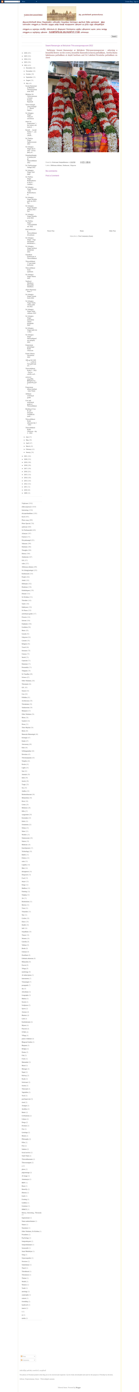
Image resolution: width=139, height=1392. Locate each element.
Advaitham (25, 992)
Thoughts (24, 550)
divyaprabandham (27, 513)
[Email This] (81, 162)
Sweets (24, 1085)
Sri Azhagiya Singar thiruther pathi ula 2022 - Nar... (31, 200)
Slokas (24, 828)
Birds (23, 731)
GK (23, 560)
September (29, 77)
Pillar (23, 1142)
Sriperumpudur (26, 1258)
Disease (24, 594)
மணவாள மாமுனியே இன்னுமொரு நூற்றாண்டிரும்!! (31, 380)
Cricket (24, 918)
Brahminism (25, 901)
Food (23, 878)
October (28, 74)
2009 (26, 493)
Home (82, 231)
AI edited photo (26, 975)
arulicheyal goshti (27, 614)
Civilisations (25, 1116)
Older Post (112, 231)
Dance (24, 922)
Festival (24, 537)
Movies (24, 905)
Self (23, 928)
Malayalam (25, 962)
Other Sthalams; (27, 681)
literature (24, 650)
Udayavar (73, 165)
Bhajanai (24, 1045)
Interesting (25, 510)
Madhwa (24, 888)
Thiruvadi (25, 1089)
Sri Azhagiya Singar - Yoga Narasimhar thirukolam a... (31, 240)
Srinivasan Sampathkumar (60, 162)
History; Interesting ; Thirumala (31, 1213)
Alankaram (66, 165)
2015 (26, 474)
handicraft (25, 1305)
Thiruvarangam (26, 1162)
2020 (26, 459)
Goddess (24, 1203)
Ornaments (25, 824)
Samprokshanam (27, 1245)
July (27, 83)
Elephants (25, 624)
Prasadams (25, 1234)
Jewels (24, 781)
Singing (24, 895)
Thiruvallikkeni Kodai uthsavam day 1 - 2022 (31, 421)
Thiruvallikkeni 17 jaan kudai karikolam (30, 263)
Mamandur (25, 1062)
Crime (24, 804)
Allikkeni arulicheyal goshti (30, 395)
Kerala (24, 764)
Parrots (24, 965)
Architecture (25, 701)
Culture (24, 1119)
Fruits (23, 1059)
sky (23, 988)
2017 (26, 468)
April (28, 443)
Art (23, 898)
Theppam (24, 671)
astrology (24, 1291)
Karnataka (25, 818)
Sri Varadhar (25, 674)
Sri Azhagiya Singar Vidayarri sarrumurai (30, 115)
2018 (26, 465)
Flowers (24, 617)
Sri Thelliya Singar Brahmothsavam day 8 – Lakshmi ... (31, 180)
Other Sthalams (26, 714)
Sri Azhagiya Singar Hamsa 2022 (31, 276)
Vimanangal (25, 982)
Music (23, 630)
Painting (24, 891)
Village (24, 1035)
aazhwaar (24, 527)
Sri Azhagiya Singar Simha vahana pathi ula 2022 (31, 303)
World (24, 657)
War (23, 915)
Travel (24, 647)
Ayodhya (24, 1109)
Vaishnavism (25, 707)
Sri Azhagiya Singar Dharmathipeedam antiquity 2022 (31, 338)
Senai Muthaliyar (27, 1251)
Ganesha (24, 942)
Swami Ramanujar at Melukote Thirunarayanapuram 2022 (31, 88)
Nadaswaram (26, 838)
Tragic (24, 784)
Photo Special (26, 523)
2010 (26, 490)
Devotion (24, 754)
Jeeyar (24, 881)
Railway (24, 1075)
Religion (24, 644)
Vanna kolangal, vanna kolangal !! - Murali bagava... (31, 107)
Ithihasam (25, 584)
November (29, 71)
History (24, 553)
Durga (24, 1122)
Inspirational (25, 1218)
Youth (23, 1288)
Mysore (24, 1025)
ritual (23, 1102)
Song (23, 1255)
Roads (23, 1079)
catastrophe (25, 1295)
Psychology (25, 1238)
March (28, 446)
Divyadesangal (26, 540)
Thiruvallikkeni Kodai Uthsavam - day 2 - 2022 (31, 430)
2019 (26, 462)
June (27, 437)
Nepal (23, 1072)
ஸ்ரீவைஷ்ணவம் (26, 507)
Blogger (78, 1387)
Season (24, 691)
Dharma (24, 1192)
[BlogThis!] (83, 162)
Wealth (24, 1281)
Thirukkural (25, 1271)
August (28, 80)
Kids (23, 747)
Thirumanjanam (26, 758)
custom (24, 1298)
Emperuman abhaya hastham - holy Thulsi (31, 389)
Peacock (24, 1029)
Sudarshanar (25, 1265)
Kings (23, 885)
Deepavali (25, 875)
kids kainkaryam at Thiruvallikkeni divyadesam (31, 232)
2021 (26, 456)
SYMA (24, 1032)
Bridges (24, 1049)
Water (23, 831)
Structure (24, 1261)
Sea (23, 788)
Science (24, 677)
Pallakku (24, 697)
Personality (25, 667)
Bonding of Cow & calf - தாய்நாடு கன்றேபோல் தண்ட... (31, 412)
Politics (24, 858)
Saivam (24, 620)
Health (24, 925)
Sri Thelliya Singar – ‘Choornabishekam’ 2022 (31, 223)
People (24, 577)
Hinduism (25, 587)
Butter (24, 1112)
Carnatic (24, 640)
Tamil (23, 604)
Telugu (24, 968)
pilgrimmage (26, 1172)
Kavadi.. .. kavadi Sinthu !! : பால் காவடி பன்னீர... (31, 132)
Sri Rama (24, 610)
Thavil (24, 1268)
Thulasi (24, 1278)
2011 (26, 487)
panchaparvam (26, 1099)
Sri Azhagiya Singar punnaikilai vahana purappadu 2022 (30, 320)
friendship (25, 1301)
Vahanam (24, 543)
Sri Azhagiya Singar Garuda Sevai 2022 (31, 296)
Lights (24, 768)
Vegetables (25, 1092)
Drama (24, 1052)
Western (24, 1285)
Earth (23, 1196)
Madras (24, 998)
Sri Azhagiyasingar (27, 570)
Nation (24, 841)
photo (23, 1169)
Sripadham (25, 932)
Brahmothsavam (27, 794)
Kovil (23, 517)
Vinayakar (25, 911)
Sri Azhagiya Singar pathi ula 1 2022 (31, 330)
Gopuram (24, 660)
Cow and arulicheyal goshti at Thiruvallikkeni (31, 403)
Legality (24, 865)
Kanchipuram (26, 848)
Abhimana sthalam (56, 165)
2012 (26, 484)
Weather (24, 835)
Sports (24, 1008)
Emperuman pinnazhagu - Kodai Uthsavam (30, 347)
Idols (23, 778)
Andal (23, 580)
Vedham (24, 945)
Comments (25, 1360)
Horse (23, 724)
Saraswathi (25, 1248)
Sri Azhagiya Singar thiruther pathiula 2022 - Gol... (31, 208)
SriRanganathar (26, 751)
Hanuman (25, 664)
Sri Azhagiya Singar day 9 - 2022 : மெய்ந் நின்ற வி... (31, 149)
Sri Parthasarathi (27, 530)
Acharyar (24, 533)
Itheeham (24, 547)
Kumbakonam (26, 1022)
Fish (23, 1055)
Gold (23, 1019)
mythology (25, 972)
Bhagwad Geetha (27, 1042)
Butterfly (24, 1189)
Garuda (24, 634)
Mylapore (25, 711)
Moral (23, 1065)
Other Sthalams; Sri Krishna (30, 1231)
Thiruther (25, 600)
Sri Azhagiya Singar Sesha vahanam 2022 (31, 311)
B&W (23, 1183)
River (23, 801)
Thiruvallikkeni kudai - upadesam (30, 269)
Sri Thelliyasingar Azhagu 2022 (31, 166)
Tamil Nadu (25, 1156)
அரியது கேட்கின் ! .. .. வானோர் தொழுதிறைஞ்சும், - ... (31, 362)
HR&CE (24, 1209)
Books (24, 948)
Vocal (23, 1095)
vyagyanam (25, 814)
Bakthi (24, 855)
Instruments (25, 978)
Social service (26, 1152)
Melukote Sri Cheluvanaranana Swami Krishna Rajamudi (31, 98)
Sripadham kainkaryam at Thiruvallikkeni (31, 256)
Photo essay (25, 520)
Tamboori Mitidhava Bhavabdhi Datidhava (30, 283)
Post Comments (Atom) (85, 236)
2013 (26, 481)
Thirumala (25, 684)
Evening (24, 1199)
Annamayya (25, 1179)
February (29, 449)
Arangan (24, 1105)
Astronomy (25, 744)
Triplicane (25, 503)
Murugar (24, 1069)
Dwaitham (25, 955)
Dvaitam (24, 1126)
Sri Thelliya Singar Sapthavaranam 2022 (31, 141)
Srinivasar (25, 1082)
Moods (24, 1136)
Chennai (24, 952)
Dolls (23, 821)
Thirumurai (25, 1275)
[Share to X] (85, 162)
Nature (24, 1224)
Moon (23, 717)
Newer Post (50, 231)
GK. (23, 687)
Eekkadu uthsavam (27, 958)
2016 (26, 471)
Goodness (25, 627)
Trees (23, 908)
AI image (24, 1176)
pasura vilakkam (27, 1039)
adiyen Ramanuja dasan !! (31, 290)
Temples (24, 761)
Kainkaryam (25, 574)
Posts (24, 1356)
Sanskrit (24, 721)
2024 (26, 59)
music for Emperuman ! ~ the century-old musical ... (31, 124)
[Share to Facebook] (87, 162)
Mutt (23, 868)
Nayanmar (25, 1228)
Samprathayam (26, 1241)
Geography (25, 995)
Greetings (25, 1132)
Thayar (24, 935)
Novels (24, 1002)
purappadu (25, 985)
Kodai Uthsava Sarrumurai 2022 (30, 355)
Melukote (24, 808)
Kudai (23, 741)
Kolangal (24, 737)
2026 (26, 53)
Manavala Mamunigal (28, 734)
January (28, 452)
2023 (26, 62)
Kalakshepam (26, 590)
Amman (24, 1012)
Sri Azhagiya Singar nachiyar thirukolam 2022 (31, 249)
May (27, 440)
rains (23, 861)
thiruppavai (25, 871)
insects (24, 1308)
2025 (26, 56)
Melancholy (25, 798)
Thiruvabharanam (27, 1159)
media (23, 1318)
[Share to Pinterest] (89, 162)
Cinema (24, 654)
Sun (23, 771)
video (23, 563)
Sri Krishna (25, 597)
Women (24, 938)
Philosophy (25, 1139)
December (29, 68)
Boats (23, 1186)
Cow (23, 694)
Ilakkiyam (25, 607)
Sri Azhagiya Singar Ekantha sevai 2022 (31, 216)
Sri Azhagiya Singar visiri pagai (30, 172)
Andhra (24, 791)
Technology (25, 851)
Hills (23, 811)
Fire (23, 1129)
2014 (26, 477)
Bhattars (24, 1015)
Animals (24, 774)
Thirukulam (25, 704)
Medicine (24, 844)
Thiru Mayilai (26, 727)
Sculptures (25, 1005)
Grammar (25, 1206)
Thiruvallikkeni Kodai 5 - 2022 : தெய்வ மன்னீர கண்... (31, 371)
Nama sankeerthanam (28, 1221)
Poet (23, 1146)
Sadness (24, 1149)
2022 (26, 65)
